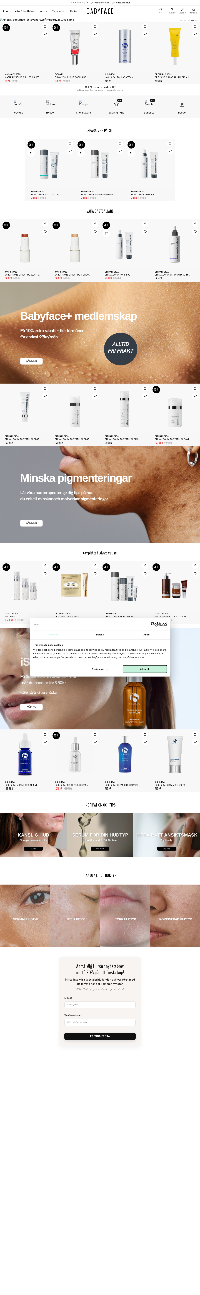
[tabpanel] (100, 20)
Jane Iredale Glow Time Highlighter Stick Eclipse (82, 274)
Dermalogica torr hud (142, 194)
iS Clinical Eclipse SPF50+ (119, 77)
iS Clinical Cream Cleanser (170, 785)
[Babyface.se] (100, 11)
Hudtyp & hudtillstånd (24, 11)
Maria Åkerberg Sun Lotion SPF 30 (23, 77)
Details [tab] (100, 634)
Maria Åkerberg (13, 74)
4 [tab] (192, 21)
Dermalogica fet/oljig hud (45, 194)
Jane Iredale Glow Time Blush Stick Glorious (30, 274)
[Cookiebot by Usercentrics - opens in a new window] (153, 624)
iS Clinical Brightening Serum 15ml (74, 785)
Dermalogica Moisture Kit (119, 616)
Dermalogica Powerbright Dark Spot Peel (28, 439)
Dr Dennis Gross (163, 74)
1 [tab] (181, 21)
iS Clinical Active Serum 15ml (21, 785)
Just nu (44, 11)
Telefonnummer (72, 1015)
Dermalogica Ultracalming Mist (173, 274)
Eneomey (59, 74)
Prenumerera (100, 1036)
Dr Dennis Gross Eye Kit (68, 616)
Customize (98, 669)
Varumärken (58, 11)
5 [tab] (196, 21)
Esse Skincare (12, 613)
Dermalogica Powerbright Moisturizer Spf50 (130, 439)
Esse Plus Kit (12, 616)
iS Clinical (110, 74)
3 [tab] (188, 21)
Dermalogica (37, 191)
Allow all (144, 669)
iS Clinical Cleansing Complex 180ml (125, 785)
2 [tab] (184, 21)
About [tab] (146, 634)
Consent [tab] (53, 634)
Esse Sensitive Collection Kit (171, 616)
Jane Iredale (11, 272)
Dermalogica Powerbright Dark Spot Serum (79, 439)
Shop (5, 11)
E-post (68, 998)
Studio (73, 11)
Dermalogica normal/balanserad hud (101, 194)
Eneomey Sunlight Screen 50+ (71, 77)
